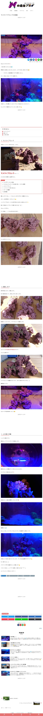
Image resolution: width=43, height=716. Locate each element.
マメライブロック (7, 131)
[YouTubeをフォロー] (20, 625)
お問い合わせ (30, 712)
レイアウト (32, 575)
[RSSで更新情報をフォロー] (25, 625)
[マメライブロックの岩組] (34, 60)
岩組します (6, 133)
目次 (5, 129)
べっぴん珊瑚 (21, 575)
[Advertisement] (21, 25)
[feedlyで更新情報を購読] (23, 625)
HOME (12, 712)
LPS (8, 575)
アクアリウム (4, 575)
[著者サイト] (18, 625)
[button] (40, 339)
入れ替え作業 (6, 134)
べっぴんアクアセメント (13, 575)
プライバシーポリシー (20, 712)
